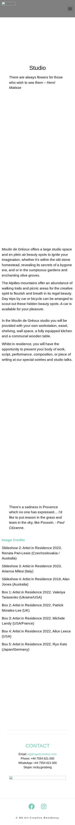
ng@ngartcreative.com (42, 754)
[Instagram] (44, 807)
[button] (70, 9)
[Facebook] (31, 807)
